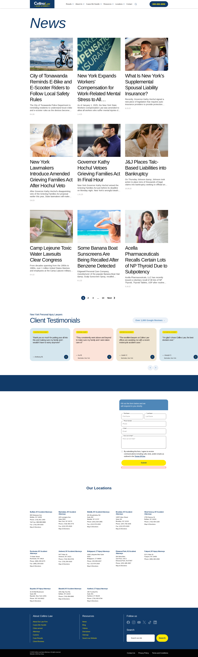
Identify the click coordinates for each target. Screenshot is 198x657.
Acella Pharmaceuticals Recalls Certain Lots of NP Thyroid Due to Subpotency (146, 259)
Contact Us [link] (131, 653)
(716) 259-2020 (38, 524)
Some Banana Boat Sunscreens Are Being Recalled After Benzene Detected (98, 257)
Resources (107, 4)
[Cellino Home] (42, 4)
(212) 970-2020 (67, 526)
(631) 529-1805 (97, 522)
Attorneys (36, 631)
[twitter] (144, 622)
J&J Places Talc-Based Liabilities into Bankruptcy (145, 167)
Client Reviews (38, 641)
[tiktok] (149, 622)
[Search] (135, 4)
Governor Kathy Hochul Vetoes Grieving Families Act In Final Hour (98, 170)
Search (162, 638)
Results (69, 4)
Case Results (38, 638)
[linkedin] (155, 622)
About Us (78, 4)
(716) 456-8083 (69, 596)
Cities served (37, 628)
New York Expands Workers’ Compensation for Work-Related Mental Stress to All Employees (98, 88)
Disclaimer (86, 631)
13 (103, 298)
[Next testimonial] (155, 367)
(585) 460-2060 (154, 559)
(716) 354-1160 (154, 522)
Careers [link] (36, 635)
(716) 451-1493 (40, 519)
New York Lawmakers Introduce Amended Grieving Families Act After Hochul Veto (51, 173)
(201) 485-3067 (126, 563)
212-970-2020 (95, 563)
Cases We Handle (93, 4)
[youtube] (139, 622)
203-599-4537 (96, 561)
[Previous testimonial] (150, 367)
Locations (119, 4)
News (84, 622)
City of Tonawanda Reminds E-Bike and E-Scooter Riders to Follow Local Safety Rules (51, 87)
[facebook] (128, 622)
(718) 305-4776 (69, 524)
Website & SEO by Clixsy (37, 654)
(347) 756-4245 (126, 524)
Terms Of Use (140, 456)
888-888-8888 (158, 4)
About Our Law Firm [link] (40, 622)
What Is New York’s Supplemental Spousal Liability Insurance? (144, 84)
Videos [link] (85, 628)
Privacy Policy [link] (143, 653)
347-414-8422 (39, 598)
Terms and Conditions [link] (160, 653)
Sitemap (85, 635)
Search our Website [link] (89, 638)
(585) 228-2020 (38, 563)
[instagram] (133, 622)
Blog (84, 625)
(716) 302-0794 (97, 598)
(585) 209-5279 (40, 561)
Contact (129, 4)
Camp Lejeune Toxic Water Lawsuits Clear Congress (50, 254)
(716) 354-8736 (69, 559)
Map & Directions (35, 527)
